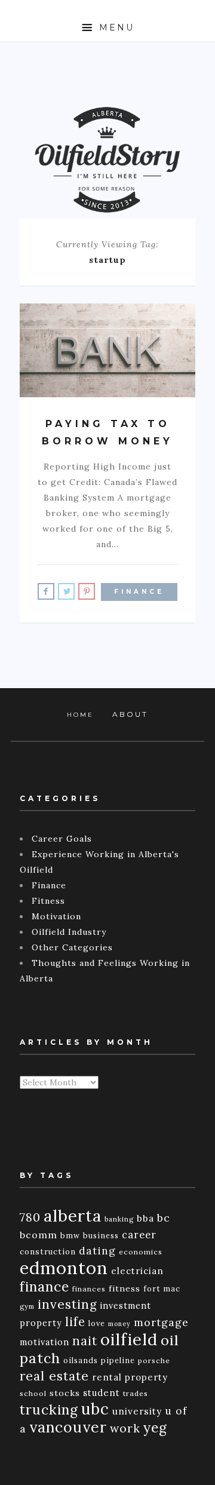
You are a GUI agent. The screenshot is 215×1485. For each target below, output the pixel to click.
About (130, 714)
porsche (154, 1360)
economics (140, 1251)
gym (27, 1306)
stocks (65, 1393)
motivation (44, 1342)
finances (89, 1288)
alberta (73, 1215)
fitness (124, 1288)
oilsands (80, 1360)
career (139, 1235)
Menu (114, 27)
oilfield (129, 1339)
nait (84, 1341)
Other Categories (72, 947)
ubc (95, 1409)
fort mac (161, 1289)
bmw (70, 1235)
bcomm (38, 1235)
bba (145, 1218)
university (137, 1411)
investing (67, 1304)
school (33, 1393)
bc (163, 1218)
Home (80, 715)
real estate (54, 1376)
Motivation (56, 916)
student (101, 1392)
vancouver (68, 1427)
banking (119, 1219)
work (125, 1428)
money (119, 1324)
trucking (49, 1409)
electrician (137, 1271)
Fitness (48, 900)
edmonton (64, 1267)
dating (97, 1250)
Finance (139, 592)
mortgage (161, 1322)
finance (44, 1286)
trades (135, 1393)
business (101, 1235)
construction (48, 1252)
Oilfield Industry (69, 931)
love (96, 1323)
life (75, 1322)
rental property (130, 1377)
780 (30, 1217)
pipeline (118, 1360)
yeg (155, 1427)
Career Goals (62, 838)
